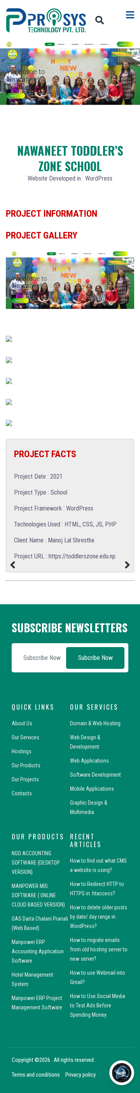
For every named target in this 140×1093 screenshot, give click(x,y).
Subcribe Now (95, 657)
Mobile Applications (92, 789)
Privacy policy (80, 1074)
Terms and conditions (36, 1074)
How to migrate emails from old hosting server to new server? (99, 949)
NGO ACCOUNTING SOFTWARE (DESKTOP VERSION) (36, 862)
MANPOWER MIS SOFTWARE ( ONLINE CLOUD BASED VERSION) (38, 895)
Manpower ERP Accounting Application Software (38, 951)
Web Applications (89, 761)
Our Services (25, 737)
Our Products (26, 765)
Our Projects (25, 779)
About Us (22, 723)
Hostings (22, 751)
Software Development (95, 775)
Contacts (22, 793)
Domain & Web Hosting (95, 723)
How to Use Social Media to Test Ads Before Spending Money (97, 1005)
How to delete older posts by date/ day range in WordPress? (98, 916)
